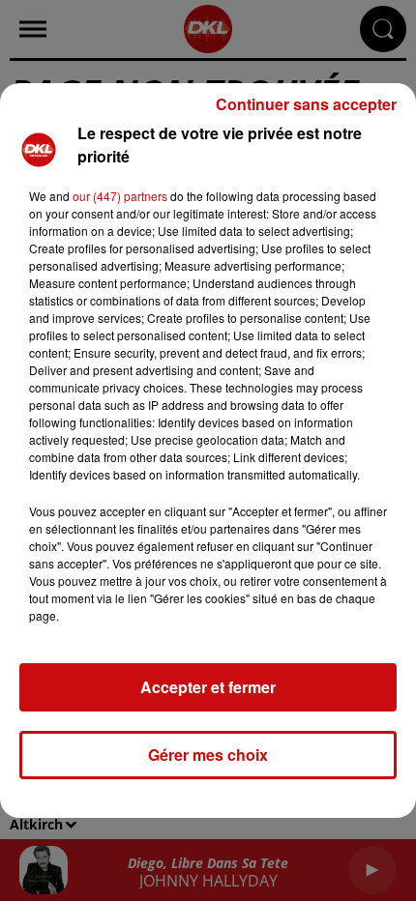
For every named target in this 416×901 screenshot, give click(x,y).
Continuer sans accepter (306, 104)
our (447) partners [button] (120, 196)
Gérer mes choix (208, 754)
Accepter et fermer (208, 687)
